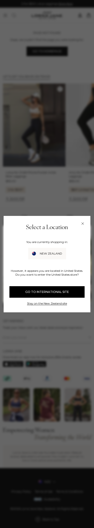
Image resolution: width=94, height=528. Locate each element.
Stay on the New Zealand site (47, 303)
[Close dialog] (83, 223)
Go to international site (47, 292)
